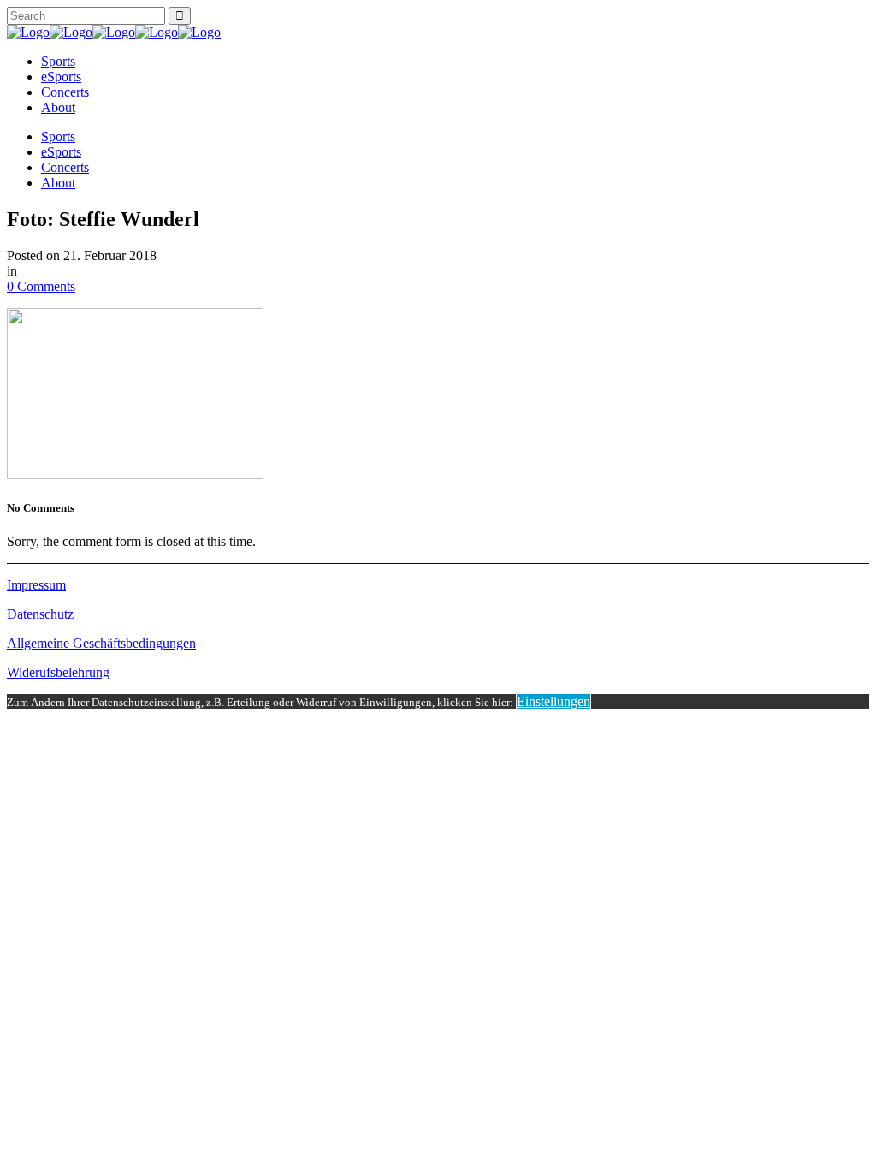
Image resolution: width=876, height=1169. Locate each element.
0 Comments (41, 286)
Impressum (36, 585)
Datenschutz (40, 614)
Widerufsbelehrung (58, 672)
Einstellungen (553, 701)
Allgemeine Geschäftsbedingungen (101, 643)
